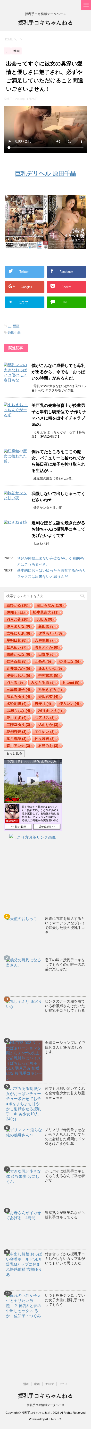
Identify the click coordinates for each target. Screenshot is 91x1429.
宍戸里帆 (45, 640)
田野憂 (46, 654)
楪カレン (69, 703)
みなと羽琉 (43, 682)
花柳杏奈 (16, 732)
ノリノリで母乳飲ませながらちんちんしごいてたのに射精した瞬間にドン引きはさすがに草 (65, 1137)
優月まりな (18, 626)
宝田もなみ (49, 605)
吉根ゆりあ (18, 633)
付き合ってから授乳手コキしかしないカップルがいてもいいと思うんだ (65, 1258)
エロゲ (49, 1384)
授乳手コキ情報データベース (46, 1405)
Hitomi (71, 682)
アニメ (63, 1384)
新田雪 (46, 626)
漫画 (26, 1384)
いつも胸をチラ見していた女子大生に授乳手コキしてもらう (65, 1300)
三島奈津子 (18, 689)
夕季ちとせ (50, 633)
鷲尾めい (16, 647)
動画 (16, 326)
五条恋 (43, 661)
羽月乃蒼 (17, 619)
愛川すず (16, 717)
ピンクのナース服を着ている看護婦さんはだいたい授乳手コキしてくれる (65, 1005)
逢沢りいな (50, 668)
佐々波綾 (45, 739)
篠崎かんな (18, 654)
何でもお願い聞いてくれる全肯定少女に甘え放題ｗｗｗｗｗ (65, 1093)
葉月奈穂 (16, 739)
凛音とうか (46, 647)
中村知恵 (48, 675)
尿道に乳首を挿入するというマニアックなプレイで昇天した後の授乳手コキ (65, 925)
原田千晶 (14, 332)
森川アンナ (18, 746)
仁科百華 (16, 661)
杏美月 (43, 703)
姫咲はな (69, 661)
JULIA (44, 619)
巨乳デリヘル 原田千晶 (45, 173)
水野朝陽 (16, 703)
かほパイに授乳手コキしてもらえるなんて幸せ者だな (65, 1175)
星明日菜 (16, 640)
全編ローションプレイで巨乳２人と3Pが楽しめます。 (65, 1047)
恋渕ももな (18, 710)
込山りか (48, 724)
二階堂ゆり (18, 724)
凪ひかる (17, 605)
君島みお (48, 746)
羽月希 (15, 682)
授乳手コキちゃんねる (45, 22)
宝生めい (45, 732)
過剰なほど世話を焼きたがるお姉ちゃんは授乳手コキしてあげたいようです (58, 529)
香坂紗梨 (48, 696)
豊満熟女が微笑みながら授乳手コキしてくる (65, 1214)
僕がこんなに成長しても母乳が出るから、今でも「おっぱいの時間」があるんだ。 (58, 371)
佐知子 (16, 612)
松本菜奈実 (45, 612)
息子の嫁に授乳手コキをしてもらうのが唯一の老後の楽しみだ (65, 964)
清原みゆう (18, 696)
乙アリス (45, 717)
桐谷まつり (50, 710)
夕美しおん (18, 675)
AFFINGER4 (53, 1419)
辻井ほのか (18, 668)
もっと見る (14, 753)
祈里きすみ (50, 689)
